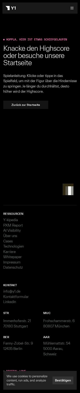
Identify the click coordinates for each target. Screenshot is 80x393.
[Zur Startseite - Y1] (11, 8)
